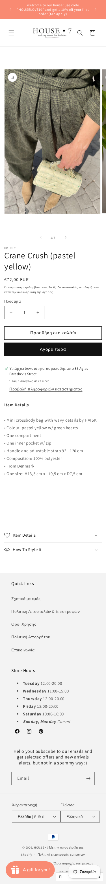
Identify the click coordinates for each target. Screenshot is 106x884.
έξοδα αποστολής (65, 287)
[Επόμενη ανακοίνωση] (95, 9)
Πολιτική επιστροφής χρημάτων (61, 855)
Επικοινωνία (23, 650)
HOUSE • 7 (41, 847)
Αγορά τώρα (53, 349)
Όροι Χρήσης (23, 624)
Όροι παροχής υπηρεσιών (73, 863)
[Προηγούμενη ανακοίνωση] (10, 9)
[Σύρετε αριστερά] (40, 237)
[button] (11, 33)
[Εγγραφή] (88, 778)
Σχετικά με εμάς (26, 598)
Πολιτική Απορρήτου (31, 636)
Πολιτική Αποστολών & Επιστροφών (45, 611)
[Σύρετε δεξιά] (65, 237)
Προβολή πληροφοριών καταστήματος (45, 389)
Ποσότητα (12, 301)
